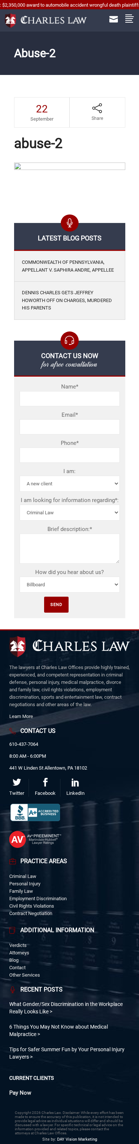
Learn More (21, 716)
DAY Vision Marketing (77, 1139)
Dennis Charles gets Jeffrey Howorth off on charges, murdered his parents (67, 300)
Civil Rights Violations (31, 906)
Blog (14, 960)
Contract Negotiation (30, 913)
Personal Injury (24, 883)
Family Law (21, 891)
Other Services (24, 975)
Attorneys (19, 952)
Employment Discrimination (38, 898)
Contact (17, 967)
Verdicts (18, 945)
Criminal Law (22, 876)
